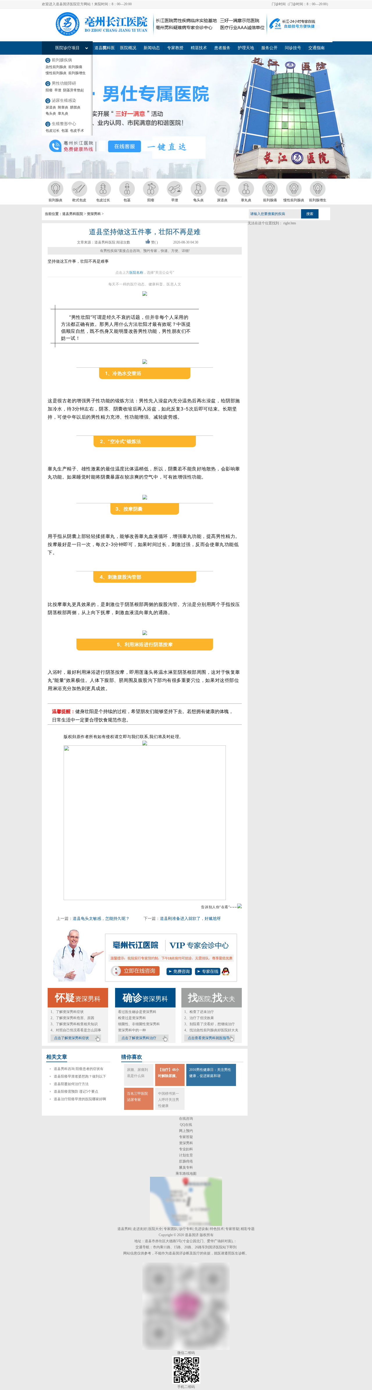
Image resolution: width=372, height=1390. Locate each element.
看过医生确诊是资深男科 (137, 1012)
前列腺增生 (77, 73)
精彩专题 (248, 1229)
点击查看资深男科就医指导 (209, 1038)
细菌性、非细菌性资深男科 (139, 1024)
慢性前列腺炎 (56, 73)
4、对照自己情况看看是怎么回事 (76, 1030)
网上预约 (186, 1131)
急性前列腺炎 (56, 67)
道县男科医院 (72, 214)
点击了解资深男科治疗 (138, 1038)
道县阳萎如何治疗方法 (71, 1084)
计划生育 (186, 1155)
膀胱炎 (75, 107)
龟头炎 (51, 113)
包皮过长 (53, 131)
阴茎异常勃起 (73, 90)
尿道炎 (51, 107)
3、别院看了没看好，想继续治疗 (209, 1024)
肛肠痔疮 (186, 1161)
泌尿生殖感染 (64, 100)
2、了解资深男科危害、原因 (72, 1018)
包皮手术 (77, 131)
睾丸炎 (63, 113)
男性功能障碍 (64, 83)
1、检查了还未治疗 (199, 1012)
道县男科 (124, 1229)
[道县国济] (186, 1225)
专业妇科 (186, 1149)
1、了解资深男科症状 (67, 1012)
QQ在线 (186, 1125)
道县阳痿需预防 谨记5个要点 (76, 1091)
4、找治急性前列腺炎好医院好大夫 (211, 1030)
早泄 (57, 90)
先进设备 (201, 1229)
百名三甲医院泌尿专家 (137, 1097)
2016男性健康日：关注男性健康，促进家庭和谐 (210, 1073)
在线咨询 (186, 1119)
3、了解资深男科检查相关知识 (74, 1024)
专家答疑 (186, 1137)
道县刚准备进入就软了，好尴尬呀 (190, 918)
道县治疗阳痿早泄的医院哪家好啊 (80, 1099)
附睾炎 (63, 107)
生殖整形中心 (64, 124)
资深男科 (94, 214)
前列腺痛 (75, 67)
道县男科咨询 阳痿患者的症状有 (78, 1069)
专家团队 (171, 1229)
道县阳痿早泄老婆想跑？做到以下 (80, 1076)
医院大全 (155, 1229)
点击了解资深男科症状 (71, 1038)
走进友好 (140, 1229)
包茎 (64, 131)
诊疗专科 (186, 1229)
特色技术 (217, 1229)
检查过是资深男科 (132, 1018)
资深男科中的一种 (132, 1030)
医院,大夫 (211, 998)
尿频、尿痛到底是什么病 (137, 1073)
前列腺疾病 (62, 60)
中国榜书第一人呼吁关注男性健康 (168, 1100)
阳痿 (49, 90)
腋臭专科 (186, 1167)
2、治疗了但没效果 (199, 1018)
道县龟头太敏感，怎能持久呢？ (101, 918)
